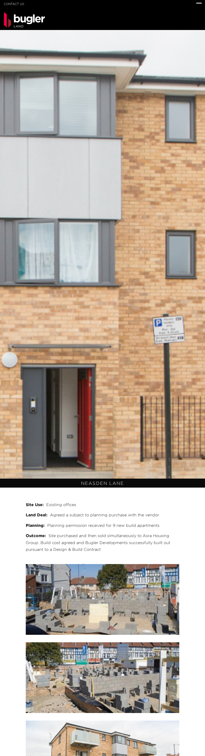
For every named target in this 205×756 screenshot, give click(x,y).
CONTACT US (14, 4)
